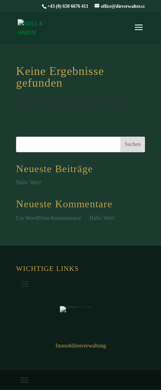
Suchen (133, 144)
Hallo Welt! (29, 182)
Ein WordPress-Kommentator (48, 218)
